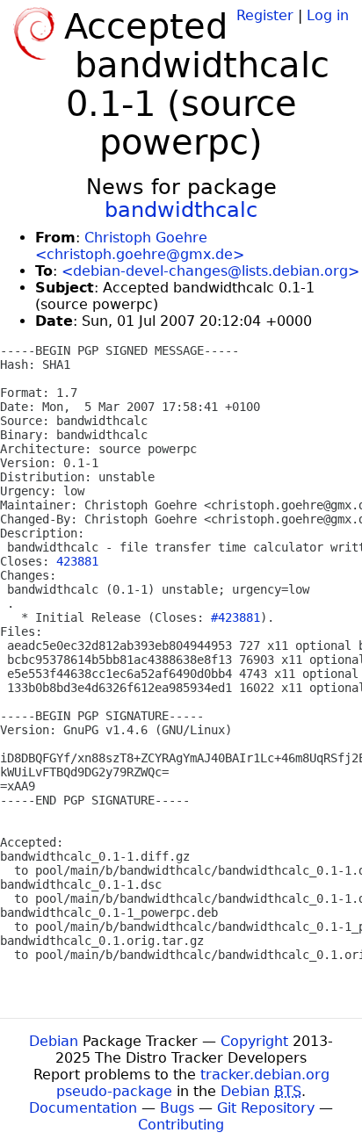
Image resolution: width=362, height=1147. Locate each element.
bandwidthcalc (181, 210)
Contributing (181, 1124)
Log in (328, 15)
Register (264, 15)
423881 (77, 561)
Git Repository (266, 1108)
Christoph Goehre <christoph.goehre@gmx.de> (139, 246)
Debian (53, 1041)
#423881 (235, 617)
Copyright (254, 1041)
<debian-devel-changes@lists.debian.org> (210, 271)
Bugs (177, 1108)
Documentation (83, 1108)
